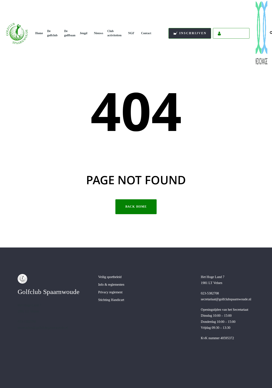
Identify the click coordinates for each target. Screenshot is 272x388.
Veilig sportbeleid (110, 277)
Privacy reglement (110, 292)
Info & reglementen (111, 284)
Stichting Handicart (111, 300)
